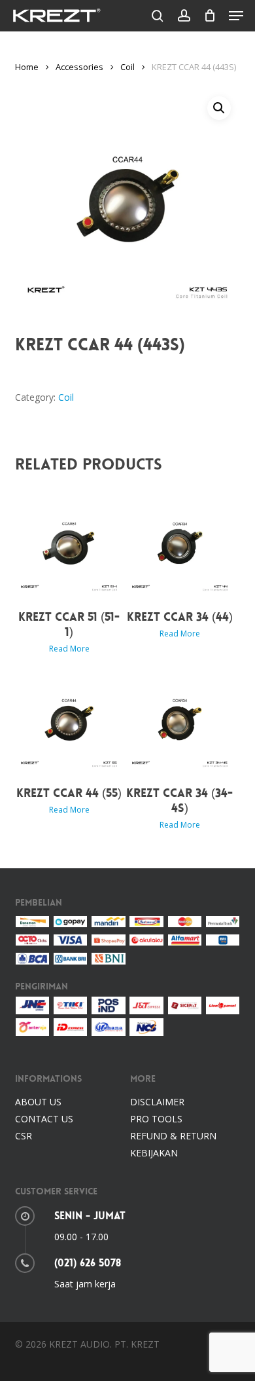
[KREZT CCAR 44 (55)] (69, 720)
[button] (236, 15)
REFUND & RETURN (173, 1136)
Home (27, 67)
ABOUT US (38, 1102)
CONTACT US (44, 1119)
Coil (127, 67)
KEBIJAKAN (154, 1153)
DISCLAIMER (157, 1102)
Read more (69, 649)
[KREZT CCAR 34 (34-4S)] (180, 720)
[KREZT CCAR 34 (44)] (180, 543)
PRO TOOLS (156, 1119)
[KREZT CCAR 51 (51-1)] (69, 543)
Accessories (79, 67)
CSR (23, 1136)
